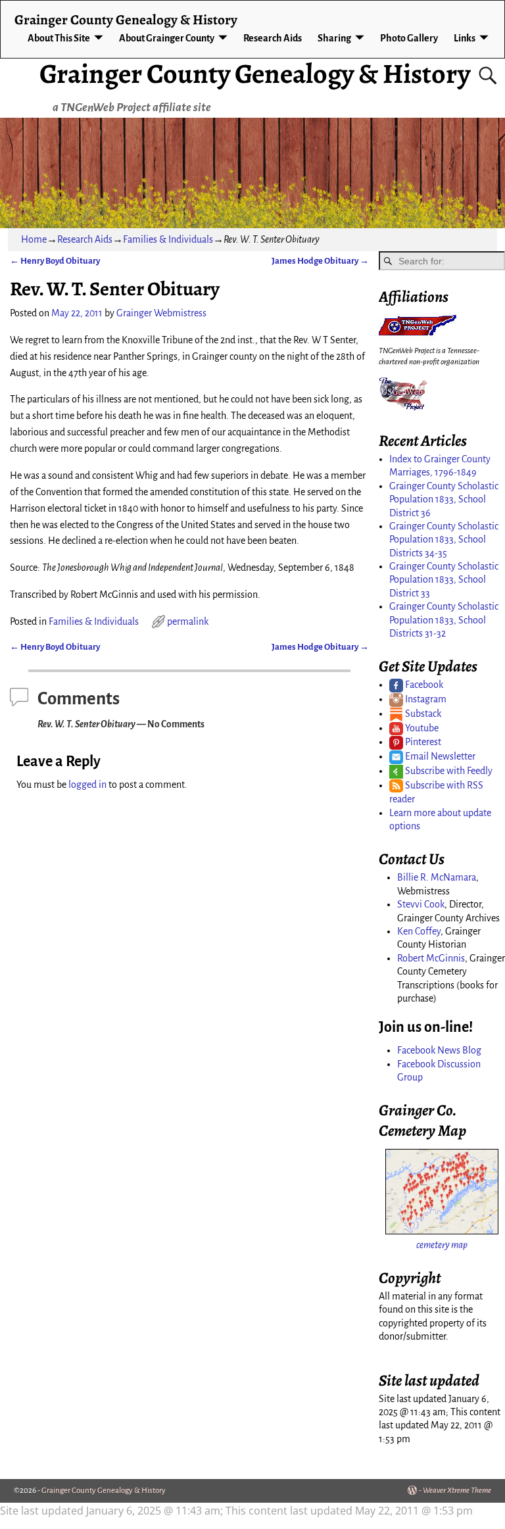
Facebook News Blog (439, 1050)
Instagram (424, 699)
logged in (87, 784)
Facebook (423, 684)
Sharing (334, 38)
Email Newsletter (439, 756)
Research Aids (272, 38)
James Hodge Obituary (320, 261)
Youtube (421, 728)
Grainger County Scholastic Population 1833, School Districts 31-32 (443, 620)
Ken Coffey (419, 931)
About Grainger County (166, 38)
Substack (422, 713)
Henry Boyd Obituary (55, 261)
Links (464, 38)
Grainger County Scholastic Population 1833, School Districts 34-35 (443, 539)
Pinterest (422, 742)
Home (34, 239)
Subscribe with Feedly (448, 770)
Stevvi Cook (421, 904)
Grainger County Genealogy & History (254, 73)
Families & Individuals (168, 239)
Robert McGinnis (431, 958)
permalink (187, 621)
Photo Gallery (409, 38)
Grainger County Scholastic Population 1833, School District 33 (443, 579)
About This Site (59, 38)
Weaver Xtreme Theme (457, 1490)
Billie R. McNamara (436, 877)
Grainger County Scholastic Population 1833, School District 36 (443, 499)
